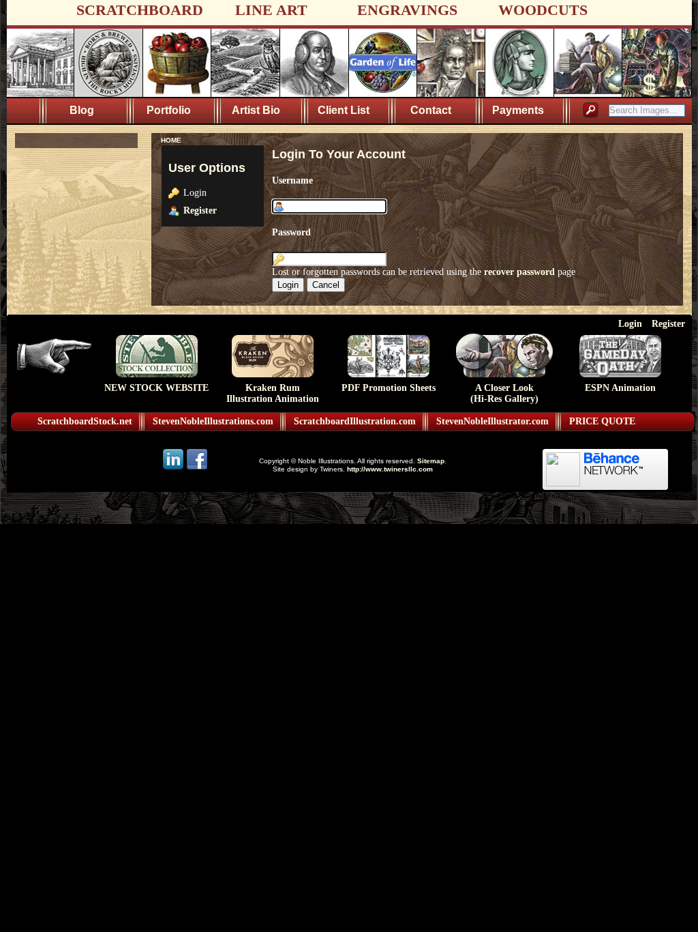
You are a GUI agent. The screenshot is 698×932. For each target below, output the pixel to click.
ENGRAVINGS (407, 9)
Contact (430, 110)
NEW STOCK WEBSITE (156, 388)
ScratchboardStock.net (84, 421)
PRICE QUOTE (602, 421)
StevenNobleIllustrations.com (213, 421)
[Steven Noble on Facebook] (197, 468)
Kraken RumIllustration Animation (272, 393)
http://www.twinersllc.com (390, 469)
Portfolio (169, 110)
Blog (82, 110)
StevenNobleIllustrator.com (492, 421)
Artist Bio (256, 110)
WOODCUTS (543, 9)
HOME (171, 140)
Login (630, 323)
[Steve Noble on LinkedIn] (174, 468)
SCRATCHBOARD (139, 9)
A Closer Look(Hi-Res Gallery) (504, 393)
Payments (518, 110)
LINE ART (271, 9)
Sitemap (430, 461)
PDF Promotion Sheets (389, 388)
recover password (519, 271)
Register (200, 210)
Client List (343, 110)
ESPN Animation (620, 388)
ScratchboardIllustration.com (355, 421)
